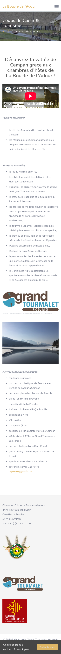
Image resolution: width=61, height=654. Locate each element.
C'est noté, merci (47, 647)
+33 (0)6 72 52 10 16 (20, 523)
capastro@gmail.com (20, 471)
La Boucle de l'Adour (19, 6)
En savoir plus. (21, 649)
